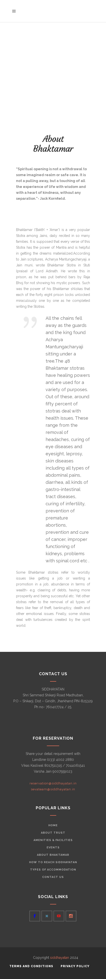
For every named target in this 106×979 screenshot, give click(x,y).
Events (53, 847)
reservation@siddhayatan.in (53, 783)
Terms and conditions (31, 966)
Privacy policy (75, 966)
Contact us (53, 877)
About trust (53, 832)
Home (53, 825)
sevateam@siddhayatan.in (53, 789)
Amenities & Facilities (53, 840)
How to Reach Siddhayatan (53, 862)
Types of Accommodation (53, 869)
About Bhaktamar (53, 855)
